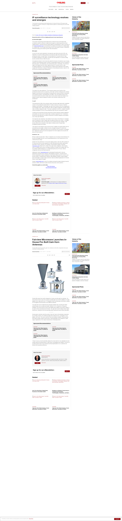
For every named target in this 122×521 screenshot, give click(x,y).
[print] (69, 31)
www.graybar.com (40, 161)
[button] (33, 3)
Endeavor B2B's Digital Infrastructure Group (57, 183)
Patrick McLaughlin (36, 28)
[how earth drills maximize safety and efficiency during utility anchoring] (81, 26)
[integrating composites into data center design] (81, 47)
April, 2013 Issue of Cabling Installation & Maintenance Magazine (49, 35)
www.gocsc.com (36, 145)
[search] (35, 3)
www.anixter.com (44, 152)
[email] (54, 31)
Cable (56, 9)
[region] (61, 519)
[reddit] (52, 31)
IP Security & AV (35, 14)
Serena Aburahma (35, 251)
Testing (67, 9)
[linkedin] (49, 31)
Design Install (61, 9)
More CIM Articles (51, 166)
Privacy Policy (31, 518)
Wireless (71, 9)
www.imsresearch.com (39, 45)
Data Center (51, 9)
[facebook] (47, 31)
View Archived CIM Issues (51, 167)
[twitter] (51, 31)
